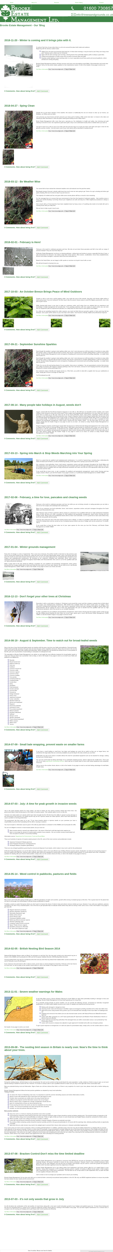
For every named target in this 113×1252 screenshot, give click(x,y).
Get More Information (42, 69)
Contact (101, 2)
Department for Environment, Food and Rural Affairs (30, 836)
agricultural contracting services (55, 761)
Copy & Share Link (70, 69)
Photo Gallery (79, 2)
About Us (34, 2)
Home (11, 2)
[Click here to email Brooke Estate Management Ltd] (56, 13)
